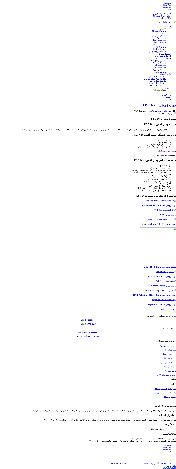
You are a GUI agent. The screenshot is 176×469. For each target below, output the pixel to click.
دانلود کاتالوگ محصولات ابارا (165, 389)
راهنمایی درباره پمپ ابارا (161, 16)
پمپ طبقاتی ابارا (169, 358)
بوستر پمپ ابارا (170, 371)
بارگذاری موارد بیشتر (167, 309)
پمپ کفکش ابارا (169, 354)
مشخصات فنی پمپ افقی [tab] (166, 155)
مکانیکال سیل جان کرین (156, 76)
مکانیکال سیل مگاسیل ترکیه (155, 79)
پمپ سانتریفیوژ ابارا (168, 346)
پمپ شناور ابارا (170, 350)
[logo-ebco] (167, 22)
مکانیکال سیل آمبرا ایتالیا (156, 85)
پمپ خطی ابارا (170, 367)
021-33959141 (90, 320)
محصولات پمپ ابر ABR (166, 375)
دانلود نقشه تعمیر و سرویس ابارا (163, 393)
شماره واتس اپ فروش (162, 14)
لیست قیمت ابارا (169, 397)
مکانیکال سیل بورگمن (157, 81)
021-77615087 (90, 324)
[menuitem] (85, 13)
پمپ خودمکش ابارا (168, 363)
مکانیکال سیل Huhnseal (157, 83)
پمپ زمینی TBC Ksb (159, 105)
